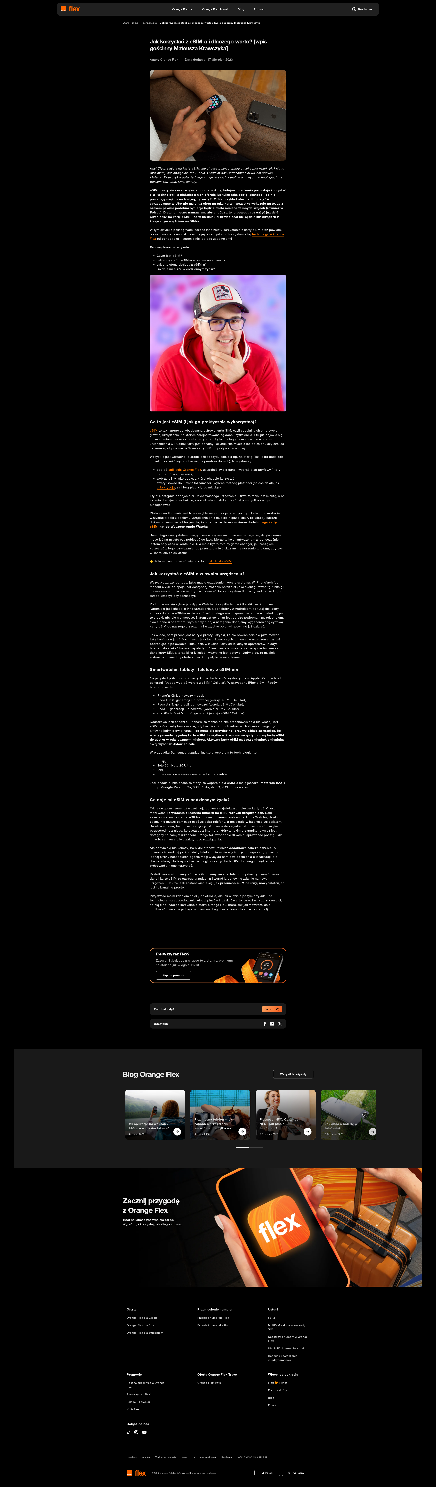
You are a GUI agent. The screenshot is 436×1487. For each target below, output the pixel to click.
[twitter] (280, 1024)
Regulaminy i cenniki (138, 1456)
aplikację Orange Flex (184, 469)
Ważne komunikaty (165, 1456)
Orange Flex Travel (209, 1382)
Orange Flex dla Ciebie (142, 1317)
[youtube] (144, 1432)
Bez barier (227, 1456)
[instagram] (136, 1432)
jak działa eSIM (220, 561)
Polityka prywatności (204, 1456)
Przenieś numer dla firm (213, 1325)
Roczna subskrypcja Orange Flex (146, 1385)
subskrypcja (166, 487)
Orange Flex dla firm (140, 1325)
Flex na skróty (277, 1390)
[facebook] (265, 1024)
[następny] (364, 1114)
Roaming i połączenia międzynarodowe (282, 1358)
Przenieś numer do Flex (213, 1317)
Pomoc (272, 1405)
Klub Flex (133, 1409)
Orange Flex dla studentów (145, 1332)
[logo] (70, 8)
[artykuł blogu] (177, 1132)
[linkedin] (272, 1024)
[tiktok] (128, 1432)
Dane (184, 1456)
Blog (271, 1397)
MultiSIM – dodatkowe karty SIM (286, 1327)
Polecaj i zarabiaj (138, 1402)
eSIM (154, 430)
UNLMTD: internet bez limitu (287, 1348)
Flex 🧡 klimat (277, 1382)
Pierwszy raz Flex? (139, 1394)
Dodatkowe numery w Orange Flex (288, 1339)
